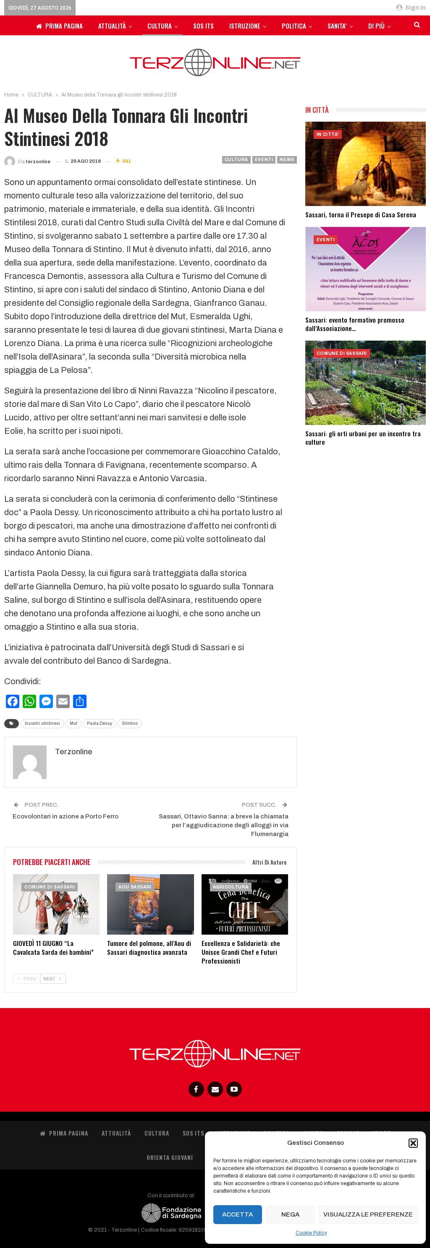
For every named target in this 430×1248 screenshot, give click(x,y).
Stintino (130, 723)
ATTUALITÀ (112, 25)
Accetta (237, 1214)
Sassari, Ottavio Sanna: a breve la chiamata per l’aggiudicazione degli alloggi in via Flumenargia (223, 825)
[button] (413, 1143)
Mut (73, 723)
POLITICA (294, 25)
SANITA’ (337, 25)
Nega (290, 1214)
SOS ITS (203, 25)
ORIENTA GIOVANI (170, 1157)
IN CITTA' (328, 134)
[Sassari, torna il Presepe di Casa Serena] (365, 164)
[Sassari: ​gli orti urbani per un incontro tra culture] (365, 383)
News (287, 159)
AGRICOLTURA (231, 887)
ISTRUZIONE (244, 25)
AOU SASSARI (135, 887)
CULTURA (159, 25)
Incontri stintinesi (42, 723)
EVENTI (264, 159)
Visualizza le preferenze (368, 1214)
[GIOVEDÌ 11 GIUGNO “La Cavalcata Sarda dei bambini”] (56, 904)
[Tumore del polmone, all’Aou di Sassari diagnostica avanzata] (150, 904)
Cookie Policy (311, 1233)
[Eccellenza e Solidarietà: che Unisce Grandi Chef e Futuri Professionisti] (245, 904)
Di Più (376, 25)
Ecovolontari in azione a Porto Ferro (65, 816)
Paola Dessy (99, 723)
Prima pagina (64, 25)
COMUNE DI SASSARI (49, 887)
